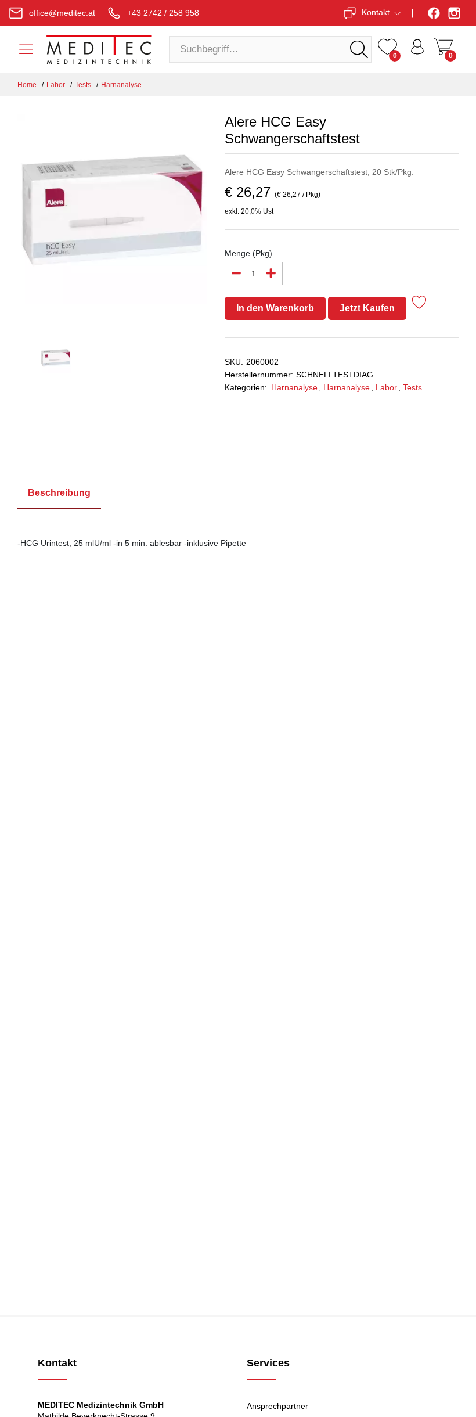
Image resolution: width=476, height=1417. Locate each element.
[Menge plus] (271, 273)
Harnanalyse (121, 85)
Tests (83, 85)
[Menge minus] (236, 273)
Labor (55, 85)
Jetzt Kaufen (367, 308)
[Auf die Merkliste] (419, 304)
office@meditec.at (62, 12)
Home (27, 85)
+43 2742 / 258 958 (163, 12)
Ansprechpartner (277, 1406)
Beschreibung (59, 493)
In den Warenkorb (275, 308)
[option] (112, 215)
